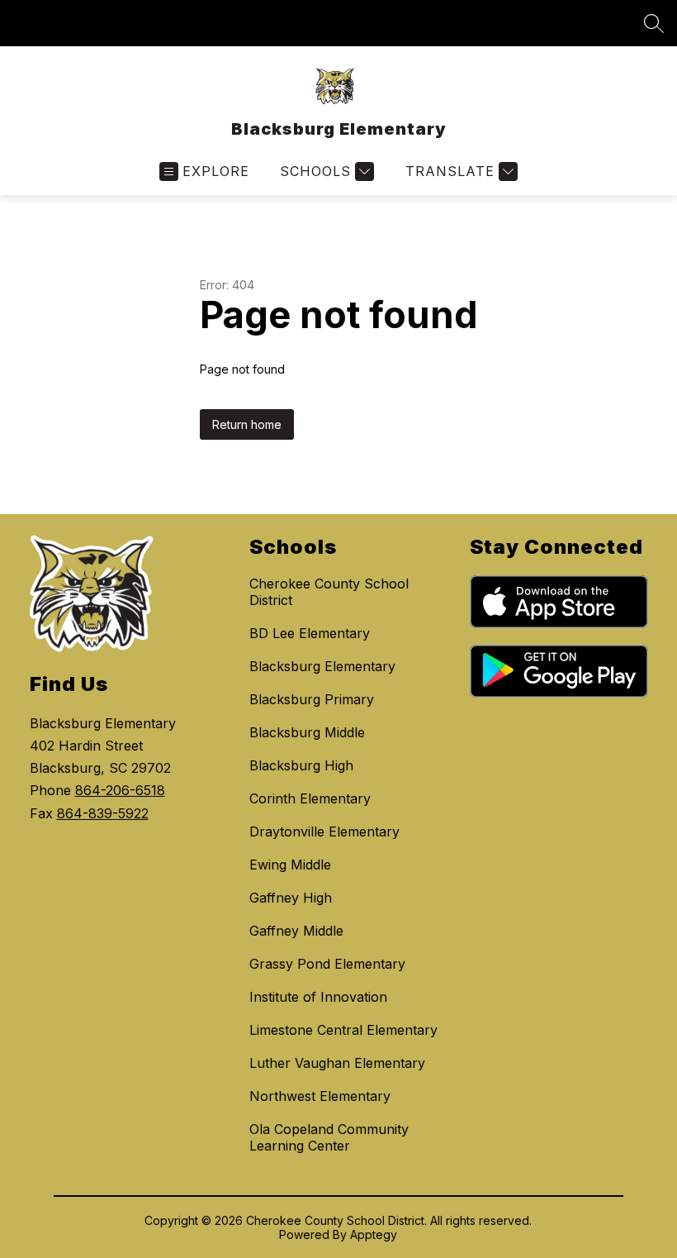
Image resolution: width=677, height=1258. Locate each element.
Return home (247, 424)
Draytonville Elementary (324, 831)
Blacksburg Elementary (322, 666)
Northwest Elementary (320, 1096)
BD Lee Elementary (309, 633)
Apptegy (373, 1234)
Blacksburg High (301, 765)
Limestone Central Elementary (343, 1030)
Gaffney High (290, 897)
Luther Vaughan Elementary (337, 1063)
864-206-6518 (120, 790)
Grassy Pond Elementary (327, 963)
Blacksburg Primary (311, 699)
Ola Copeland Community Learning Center (329, 1137)
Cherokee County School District (329, 591)
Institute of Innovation (318, 997)
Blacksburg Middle (307, 732)
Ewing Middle (290, 864)
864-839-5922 (103, 813)
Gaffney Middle (296, 930)
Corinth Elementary (310, 798)
